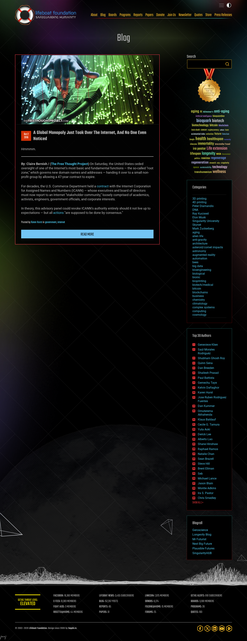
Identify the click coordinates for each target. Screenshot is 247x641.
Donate (160, 15)
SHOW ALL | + (197, 502)
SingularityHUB (202, 553)
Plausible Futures (203, 548)
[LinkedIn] (215, 628)
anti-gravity (199, 239)
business (198, 296)
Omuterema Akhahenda (205, 413)
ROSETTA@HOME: (61, 612)
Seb (200, 473)
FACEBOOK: (58, 595)
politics (197, 158)
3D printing (199, 198)
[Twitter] (207, 628)
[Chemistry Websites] (209, 86)
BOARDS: (195, 601)
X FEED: (56, 601)
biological (198, 273)
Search (227, 64)
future (217, 134)
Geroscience (200, 530)
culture (222, 130)
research (212, 163)
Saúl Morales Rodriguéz (206, 351)
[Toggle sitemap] (221, 5)
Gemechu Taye (207, 382)
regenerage (218, 158)
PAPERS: (103, 612)
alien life (197, 236)
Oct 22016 (26, 136)
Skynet (196, 224)
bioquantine (219, 116)
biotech (218, 120)
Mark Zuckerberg (203, 228)
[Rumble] (229, 628)
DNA (195, 210)
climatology (199, 303)
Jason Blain (205, 483)
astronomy (199, 251)
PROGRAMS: (196, 606)
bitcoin (214, 125)
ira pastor (199, 149)
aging (195, 111)
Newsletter (185, 15)
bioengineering (201, 270)
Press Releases (223, 15)
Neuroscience (226, 154)
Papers (149, 15)
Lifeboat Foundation (38, 628)
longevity (208, 153)
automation (199, 258)
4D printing (199, 202)
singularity (225, 163)
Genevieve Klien (208, 344)
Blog (103, 15)
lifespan (195, 154)
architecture (199, 243)
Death (227, 130)
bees (195, 262)
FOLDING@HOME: (153, 606)
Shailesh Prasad (208, 373)
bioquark (203, 121)
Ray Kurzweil (200, 213)
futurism (225, 134)
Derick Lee (204, 434)
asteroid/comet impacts (207, 247)
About (94, 15)
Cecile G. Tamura (209, 424)
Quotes (198, 15)
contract (103, 186)
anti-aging (221, 111)
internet (61, 222)
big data (197, 266)
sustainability (205, 167)
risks (218, 163)
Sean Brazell (206, 459)
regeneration (199, 162)
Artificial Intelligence (204, 116)
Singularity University (205, 221)
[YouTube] (222, 628)
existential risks (198, 134)
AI (201, 112)
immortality (206, 144)
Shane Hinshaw (208, 444)
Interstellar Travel (222, 144)
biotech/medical (202, 285)
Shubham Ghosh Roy (211, 358)
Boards (112, 15)
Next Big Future (202, 543)
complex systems (203, 307)
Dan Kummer (206, 406)
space (196, 167)
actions (58, 213)
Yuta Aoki (204, 429)
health (200, 139)
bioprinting (199, 281)
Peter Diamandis (203, 206)
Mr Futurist (199, 539)
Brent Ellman (206, 468)
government (50, 222)
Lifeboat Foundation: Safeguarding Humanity (45, 15)
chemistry (198, 299)
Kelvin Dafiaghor (208, 387)
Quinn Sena (205, 363)
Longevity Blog (201, 534)
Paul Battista (206, 378)
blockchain (223, 125)
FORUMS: (149, 612)
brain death (195, 130)
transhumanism (203, 172)
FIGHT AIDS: (59, 606)
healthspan (215, 139)
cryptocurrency (213, 130)
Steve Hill (204, 463)
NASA (218, 154)
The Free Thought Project (69, 164)
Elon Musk (199, 217)
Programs (125, 15)
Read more (87, 234)
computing (199, 311)
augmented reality (203, 255)
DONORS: (149, 601)
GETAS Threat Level (27, 603)
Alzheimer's (208, 112)
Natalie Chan (206, 454)
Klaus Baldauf (207, 419)
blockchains (200, 292)
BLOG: (101, 601)
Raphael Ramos (208, 449)
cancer (204, 130)
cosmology (199, 314)
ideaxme (193, 144)
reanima (205, 158)
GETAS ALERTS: (198, 595)
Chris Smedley (207, 498)
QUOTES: (195, 612)
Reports (137, 15)
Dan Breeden (206, 368)
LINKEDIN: (149, 595)
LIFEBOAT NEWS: (106, 595)
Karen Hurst (36, 222)
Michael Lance (207, 478)
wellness (219, 171)
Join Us (171, 15)
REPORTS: (103, 606)
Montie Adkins (207, 488)
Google (192, 139)
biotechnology (200, 125)
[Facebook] (200, 628)
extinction (210, 134)
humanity (227, 140)
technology (219, 167)
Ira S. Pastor (205, 493)
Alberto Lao (205, 439)
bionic (196, 277)
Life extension (217, 148)
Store (208, 15)
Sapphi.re (72, 628)
